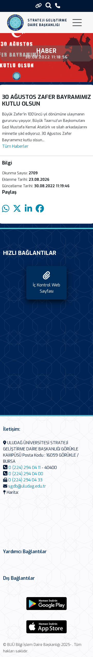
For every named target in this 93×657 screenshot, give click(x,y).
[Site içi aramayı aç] (48, 5)
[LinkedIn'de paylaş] (28, 208)
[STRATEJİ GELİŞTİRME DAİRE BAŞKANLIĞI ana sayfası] (15, 22)
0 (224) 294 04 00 (26, 473)
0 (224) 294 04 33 (25, 480)
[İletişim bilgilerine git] (57, 5)
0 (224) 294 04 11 (25, 467)
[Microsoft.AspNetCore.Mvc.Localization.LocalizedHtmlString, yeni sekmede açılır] (46, 603)
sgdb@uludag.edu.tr (27, 486)
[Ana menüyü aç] (77, 22)
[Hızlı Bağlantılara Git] (38, 5)
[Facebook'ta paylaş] (40, 208)
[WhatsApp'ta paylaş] (5, 208)
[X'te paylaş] (17, 208)
